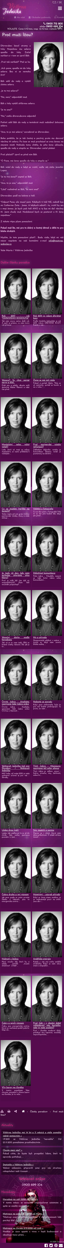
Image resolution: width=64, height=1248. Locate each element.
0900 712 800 (54, 24)
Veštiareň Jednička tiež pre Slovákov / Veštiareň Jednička (15, 768)
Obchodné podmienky (40, 17)
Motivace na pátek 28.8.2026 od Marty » (23, 1214)
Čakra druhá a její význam (15, 895)
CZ (54, 2)
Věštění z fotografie (43, 509)
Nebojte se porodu (42, 702)
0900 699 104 (54, 26)
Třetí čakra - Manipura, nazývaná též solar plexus (47, 767)
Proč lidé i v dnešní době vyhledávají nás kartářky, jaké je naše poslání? (47, 1025)
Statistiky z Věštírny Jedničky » (18, 1165)
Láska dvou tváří (10, 830)
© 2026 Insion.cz (57, 1242)
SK (60, 2)
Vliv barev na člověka (13, 1087)
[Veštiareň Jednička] (23, 1112)
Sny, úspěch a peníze (43, 830)
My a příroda (40, 637)
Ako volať (20, 17)
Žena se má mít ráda (44, 380)
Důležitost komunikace (44, 573)
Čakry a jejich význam (13, 1023)
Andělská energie (42, 959)
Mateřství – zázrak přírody (46, 895)
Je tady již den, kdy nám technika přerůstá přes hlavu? (15, 575)
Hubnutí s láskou (10, 959)
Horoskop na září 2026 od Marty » (20, 1199)
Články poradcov (39, 1112)
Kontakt (60, 17)
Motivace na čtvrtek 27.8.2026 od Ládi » (23, 1228)
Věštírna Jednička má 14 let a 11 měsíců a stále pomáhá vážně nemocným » (32, 1134)
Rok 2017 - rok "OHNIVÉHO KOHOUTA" (15, 317)
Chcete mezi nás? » (12, 1150)
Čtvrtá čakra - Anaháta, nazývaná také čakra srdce (15, 703)
